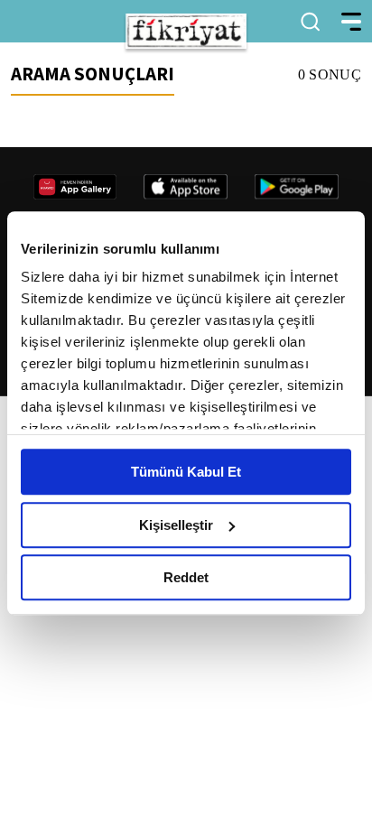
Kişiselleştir (176, 525)
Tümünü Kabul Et (186, 471)
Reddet (186, 577)
